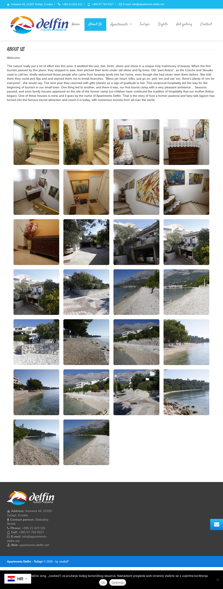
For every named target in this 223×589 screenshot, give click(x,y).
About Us (95, 24)
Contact (206, 24)
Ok (103, 582)
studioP (64, 561)
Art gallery (184, 24)
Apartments (119, 24)
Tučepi (145, 24)
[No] (217, 579)
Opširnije (118, 582)
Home (76, 24)
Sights (163, 24)
